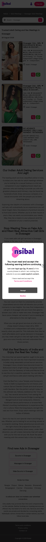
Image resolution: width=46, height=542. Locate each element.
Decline (23, 296)
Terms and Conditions (23, 281)
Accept (23, 290)
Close (43, 265)
